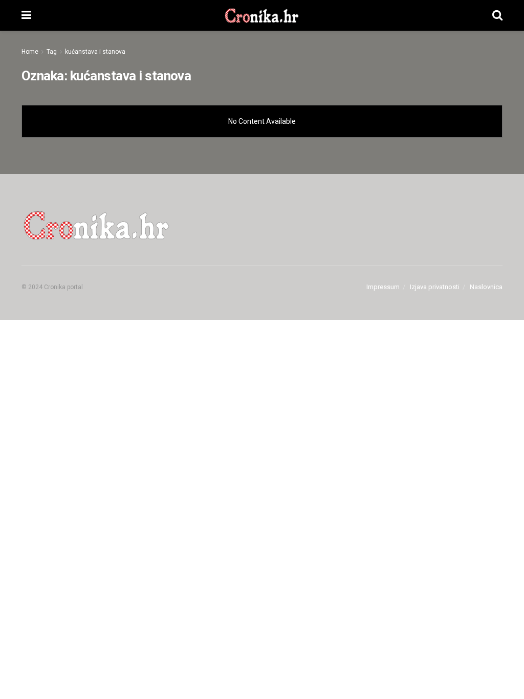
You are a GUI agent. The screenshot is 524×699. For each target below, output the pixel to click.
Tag (52, 51)
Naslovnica (486, 287)
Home (29, 51)
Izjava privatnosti (435, 287)
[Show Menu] (26, 15)
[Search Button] (497, 15)
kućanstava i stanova (95, 51)
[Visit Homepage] (262, 15)
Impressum (383, 287)
